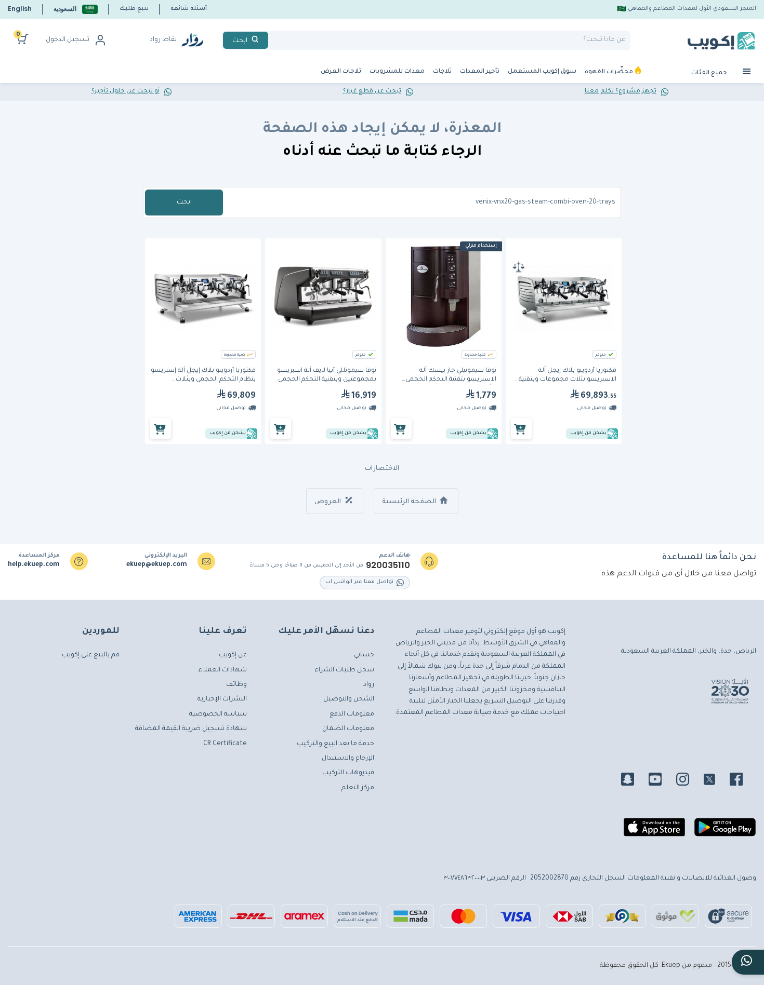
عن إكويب (233, 655)
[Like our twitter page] (716, 781)
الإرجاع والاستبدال (348, 758)
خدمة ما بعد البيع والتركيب (335, 744)
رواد (368, 685)
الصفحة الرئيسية (410, 502)
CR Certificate (225, 744)
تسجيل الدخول (67, 40)
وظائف (236, 685)
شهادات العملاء (223, 670)
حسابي (364, 655)
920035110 (388, 565)
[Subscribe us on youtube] (661, 781)
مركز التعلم (357, 788)
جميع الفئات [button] (710, 73)
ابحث (184, 202)
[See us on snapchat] (634, 781)
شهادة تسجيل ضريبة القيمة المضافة (191, 729)
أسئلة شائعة (188, 9)
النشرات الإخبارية (222, 699)
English (20, 8)
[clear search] (272, 40)
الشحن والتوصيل (348, 699)
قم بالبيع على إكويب (91, 655)
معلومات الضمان (348, 729)
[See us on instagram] (689, 781)
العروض (328, 502)
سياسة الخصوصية (218, 714)
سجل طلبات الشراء (344, 670)
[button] (76, 9)
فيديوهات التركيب (348, 773)
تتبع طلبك (134, 9)
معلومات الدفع (352, 714)
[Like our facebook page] (742, 781)
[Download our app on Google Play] (725, 831)
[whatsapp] (748, 962)
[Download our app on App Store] (654, 831)
